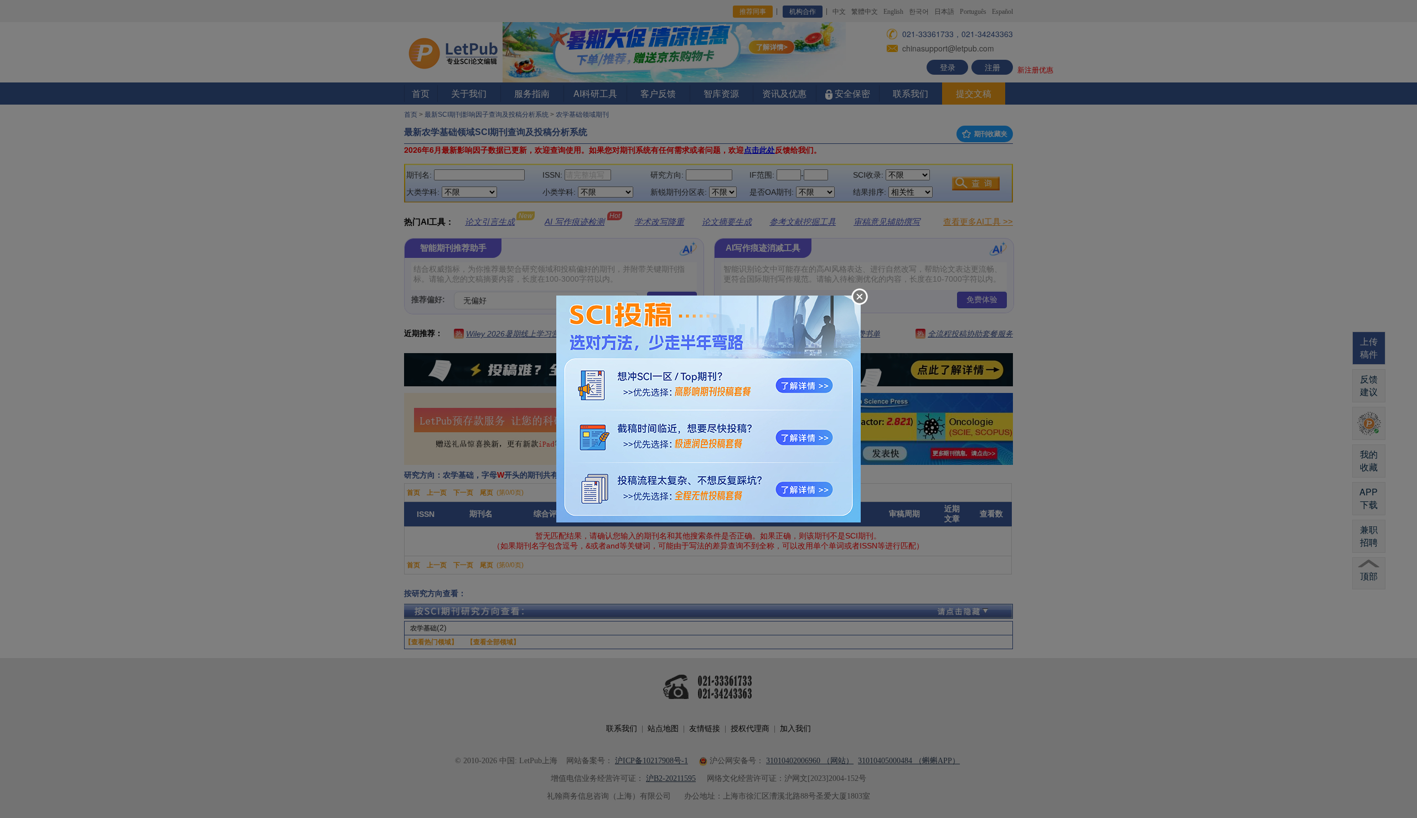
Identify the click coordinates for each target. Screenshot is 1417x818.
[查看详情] (708, 407)
